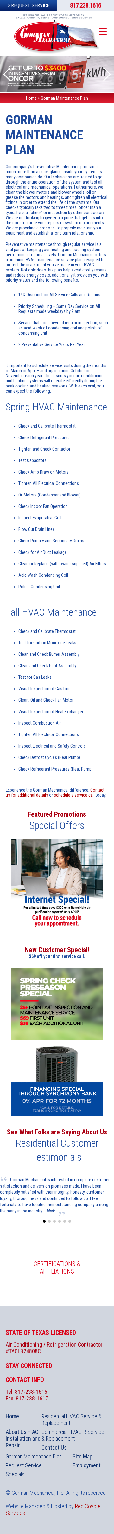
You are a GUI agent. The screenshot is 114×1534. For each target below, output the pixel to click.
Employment (87, 1465)
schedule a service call (74, 795)
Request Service (24, 1465)
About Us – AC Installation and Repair (23, 1439)
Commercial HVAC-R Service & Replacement (72, 1435)
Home (12, 1416)
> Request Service (28, 6)
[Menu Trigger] (103, 31)
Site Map (82, 1456)
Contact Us (54, 1447)
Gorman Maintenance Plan (34, 1456)
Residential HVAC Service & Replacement (71, 1419)
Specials (15, 1474)
